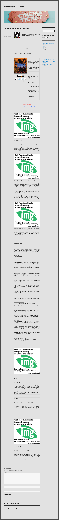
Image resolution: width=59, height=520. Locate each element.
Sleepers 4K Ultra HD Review (47, 48)
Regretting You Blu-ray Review (47, 64)
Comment (6, 472)
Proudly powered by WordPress (17, 516)
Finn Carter (8, 36)
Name (5, 485)
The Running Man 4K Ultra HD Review (48, 59)
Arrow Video (5, 36)
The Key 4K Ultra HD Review (47, 57)
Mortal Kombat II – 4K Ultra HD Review (48, 43)
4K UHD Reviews (6, 34)
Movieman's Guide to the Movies (14, 6)
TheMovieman (6, 31)
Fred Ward (5, 37)
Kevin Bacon (8, 37)
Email (5, 489)
